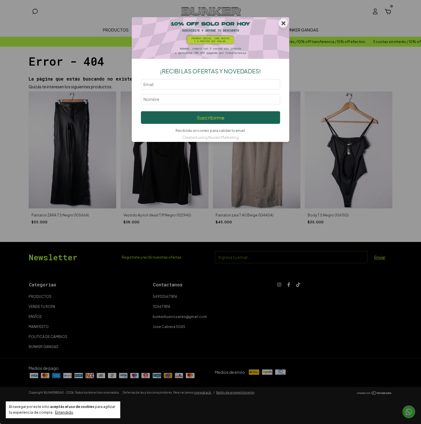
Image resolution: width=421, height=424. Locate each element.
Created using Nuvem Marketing (210, 137)
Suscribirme (211, 118)
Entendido (64, 412)
